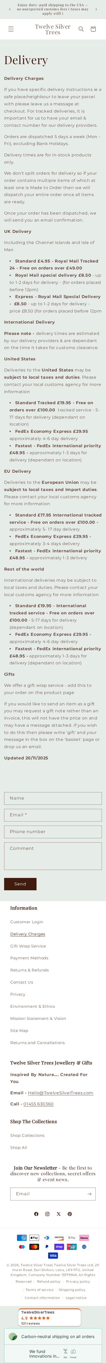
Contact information (42, 1298)
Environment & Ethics (32, 1006)
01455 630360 (38, 1104)
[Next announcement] (96, 9)
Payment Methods (29, 958)
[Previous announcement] (9, 9)
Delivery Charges (27, 934)
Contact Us (21, 982)
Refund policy (49, 1281)
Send (20, 884)
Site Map (19, 1030)
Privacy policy (78, 1281)
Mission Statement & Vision (38, 1018)
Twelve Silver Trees (37, 1265)
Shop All (18, 1147)
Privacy (17, 994)
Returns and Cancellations (37, 1042)
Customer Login (26, 922)
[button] (11, 29)
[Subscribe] (89, 1194)
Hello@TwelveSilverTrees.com (60, 1092)
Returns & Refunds (29, 970)
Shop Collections (27, 1135)
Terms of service (40, 1290)
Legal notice (76, 1298)
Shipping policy (72, 1290)
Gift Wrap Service (28, 946)
